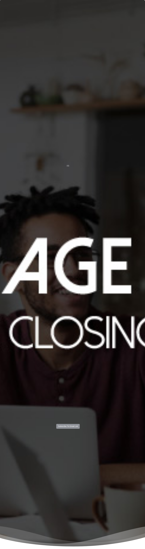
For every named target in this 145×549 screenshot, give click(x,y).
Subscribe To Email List (68, 426)
